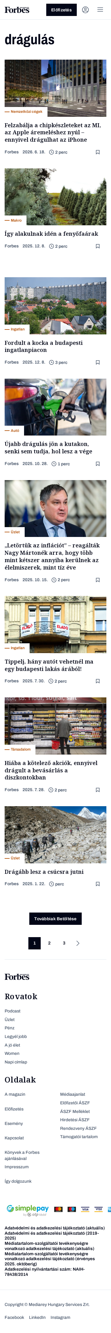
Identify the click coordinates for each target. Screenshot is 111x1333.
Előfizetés (61, 10)
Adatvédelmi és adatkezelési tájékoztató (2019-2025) (52, 1236)
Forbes (12, 152)
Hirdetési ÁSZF (75, 1120)
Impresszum (17, 1167)
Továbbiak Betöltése (55, 919)
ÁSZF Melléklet (75, 1111)
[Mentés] (98, 152)
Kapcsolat (14, 1138)
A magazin (15, 1094)
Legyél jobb (16, 1036)
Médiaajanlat (72, 1094)
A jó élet (12, 1045)
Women (12, 1053)
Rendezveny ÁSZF (78, 1128)
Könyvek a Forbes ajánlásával (22, 1155)
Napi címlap (16, 1062)
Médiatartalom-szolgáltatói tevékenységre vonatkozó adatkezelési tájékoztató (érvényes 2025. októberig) (50, 1259)
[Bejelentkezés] (85, 10)
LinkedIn (37, 1317)
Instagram (60, 1317)
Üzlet (9, 1019)
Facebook (14, 1317)
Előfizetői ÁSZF (75, 1103)
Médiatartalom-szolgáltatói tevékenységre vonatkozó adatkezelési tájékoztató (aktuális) (49, 1246)
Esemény (14, 1123)
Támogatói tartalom (79, 1136)
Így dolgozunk (18, 1181)
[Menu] (100, 10)
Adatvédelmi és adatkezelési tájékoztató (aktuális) (55, 1228)
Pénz (9, 1028)
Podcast (12, 1011)
